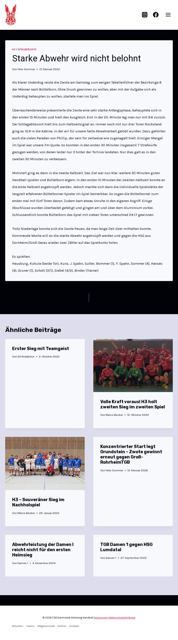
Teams (30, 626)
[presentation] (133, 365)
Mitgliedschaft (46, 626)
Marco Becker (114, 414)
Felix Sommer (26, 69)
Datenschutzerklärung (122, 617)
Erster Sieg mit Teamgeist (40, 348)
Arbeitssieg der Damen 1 (154, 298)
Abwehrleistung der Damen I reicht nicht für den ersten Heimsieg (43, 549)
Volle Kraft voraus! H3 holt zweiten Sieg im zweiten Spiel (132, 404)
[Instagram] (144, 14)
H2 (13, 49)
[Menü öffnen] (168, 15)
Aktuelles (17, 626)
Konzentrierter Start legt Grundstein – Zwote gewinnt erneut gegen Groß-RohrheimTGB (131, 454)
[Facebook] (155, 14)
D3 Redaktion (26, 356)
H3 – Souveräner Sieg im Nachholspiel (38, 502)
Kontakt (74, 626)
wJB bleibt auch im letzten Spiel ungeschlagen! (42, 298)
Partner (62, 626)
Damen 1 (23, 563)
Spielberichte (27, 49)
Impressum (101, 617)
